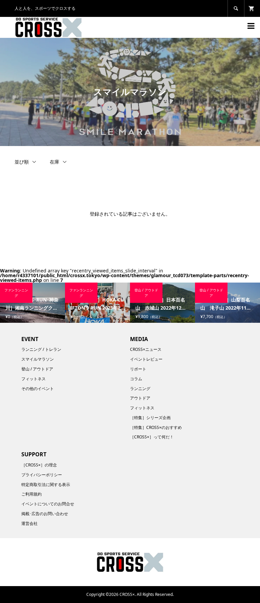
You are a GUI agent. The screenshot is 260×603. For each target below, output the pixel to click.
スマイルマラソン (37, 359)
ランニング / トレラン (41, 349)
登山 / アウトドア (37, 369)
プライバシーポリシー (41, 475)
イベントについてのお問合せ (47, 504)
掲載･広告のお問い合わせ (44, 513)
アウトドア (140, 398)
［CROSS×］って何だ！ (152, 437)
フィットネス (33, 379)
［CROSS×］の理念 (39, 465)
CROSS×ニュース (145, 349)
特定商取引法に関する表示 (45, 484)
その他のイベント (37, 388)
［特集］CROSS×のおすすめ (156, 427)
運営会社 (29, 523)
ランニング (140, 388)
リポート (138, 369)
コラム (136, 379)
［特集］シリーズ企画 (150, 417)
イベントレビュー (146, 359)
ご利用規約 (31, 494)
